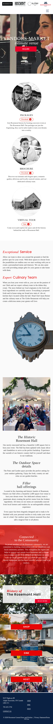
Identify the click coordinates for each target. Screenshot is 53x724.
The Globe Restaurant (30, 299)
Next (44, 404)
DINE (28, 704)
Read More (42, 601)
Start (24, 224)
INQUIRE (25, 49)
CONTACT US (7, 711)
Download (24, 119)
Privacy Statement (40, 717)
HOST (29, 709)
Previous (8, 403)
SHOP (29, 700)
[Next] (49, 43)
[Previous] (3, 43)
